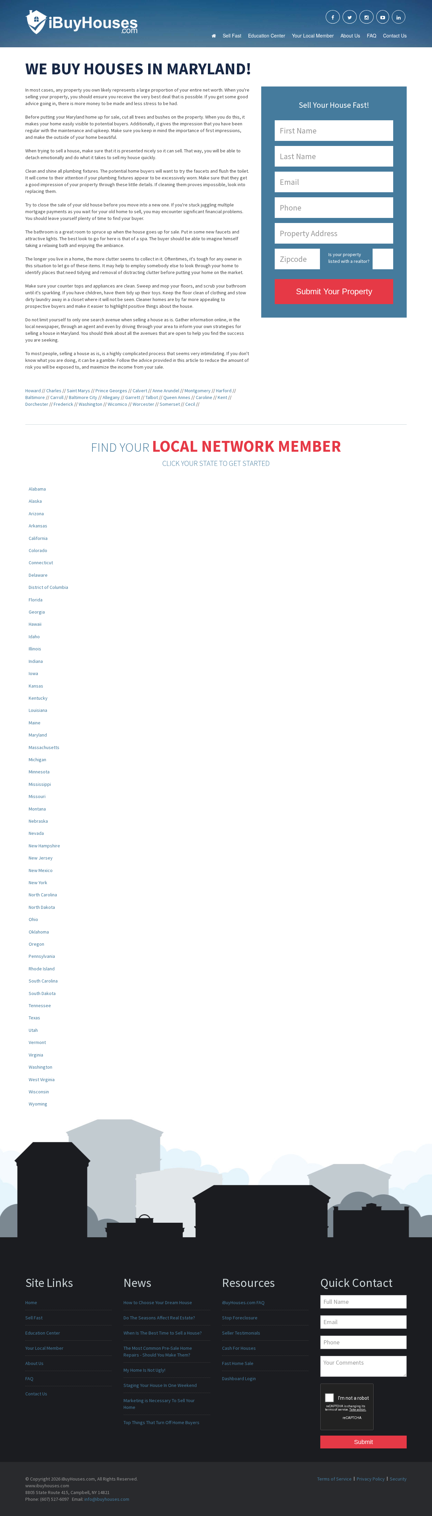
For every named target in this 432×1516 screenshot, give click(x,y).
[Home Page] (81, 22)
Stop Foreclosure (240, 1318)
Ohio (33, 919)
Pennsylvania (42, 956)
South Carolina (43, 981)
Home (31, 1302)
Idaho (34, 636)
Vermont (37, 1042)
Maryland (38, 735)
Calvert (140, 391)
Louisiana (38, 710)
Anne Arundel (166, 391)
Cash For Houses (239, 1348)
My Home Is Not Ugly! (144, 1370)
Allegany (111, 397)
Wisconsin (39, 1092)
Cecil (190, 404)
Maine (34, 723)
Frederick (63, 404)
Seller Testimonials (241, 1333)
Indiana (36, 661)
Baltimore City (83, 397)
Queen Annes (176, 397)
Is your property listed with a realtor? (349, 257)
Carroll (56, 397)
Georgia (37, 612)
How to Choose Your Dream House (158, 1302)
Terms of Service (334, 1479)
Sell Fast (232, 35)
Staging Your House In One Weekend (160, 1385)
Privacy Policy (371, 1479)
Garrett (132, 397)
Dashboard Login (239, 1378)
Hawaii (35, 624)
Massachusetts (44, 747)
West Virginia (42, 1079)
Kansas (36, 686)
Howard (33, 391)
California (38, 538)
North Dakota (42, 907)
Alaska (35, 501)
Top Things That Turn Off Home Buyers (161, 1422)
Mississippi (40, 784)
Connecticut (41, 563)
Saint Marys (78, 391)
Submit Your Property (334, 291)
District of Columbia (48, 587)
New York (38, 882)
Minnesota (39, 772)
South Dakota (42, 993)
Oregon (36, 944)
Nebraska (38, 821)
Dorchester (36, 404)
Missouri (37, 796)
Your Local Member (313, 35)
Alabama (37, 489)
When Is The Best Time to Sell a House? (163, 1333)
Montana (37, 809)
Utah (33, 1030)
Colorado (38, 550)
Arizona (36, 514)
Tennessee (40, 1005)
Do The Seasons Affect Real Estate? (159, 1318)
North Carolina (43, 895)
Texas (34, 1018)
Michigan (37, 759)
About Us (350, 35)
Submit (363, 1442)
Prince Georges (111, 391)
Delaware (38, 575)
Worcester (143, 404)
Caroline (204, 397)
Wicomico (117, 404)
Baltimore (35, 397)
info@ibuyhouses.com (106, 1499)
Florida (36, 600)
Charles (53, 391)
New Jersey (41, 858)
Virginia (36, 1055)
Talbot (151, 397)
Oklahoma (39, 932)
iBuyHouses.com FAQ (243, 1302)
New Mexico (41, 870)
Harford (224, 391)
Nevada (36, 833)
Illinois (35, 649)
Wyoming (38, 1104)
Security (398, 1479)
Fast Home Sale (237, 1363)
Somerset (170, 404)
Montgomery (198, 391)
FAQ (371, 35)
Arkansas (38, 526)
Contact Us (395, 35)
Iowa (33, 673)
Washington (90, 404)
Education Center (266, 35)
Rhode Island (42, 969)
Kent (222, 397)
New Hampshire (44, 846)
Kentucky (38, 698)
